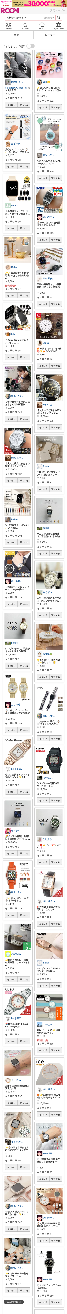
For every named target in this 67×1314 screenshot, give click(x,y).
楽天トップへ (58, 10)
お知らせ (42, 25)
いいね (25, 105)
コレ (12, 105)
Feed (8, 25)
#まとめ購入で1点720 (16, 87)
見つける (25, 25)
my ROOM (58, 25)
